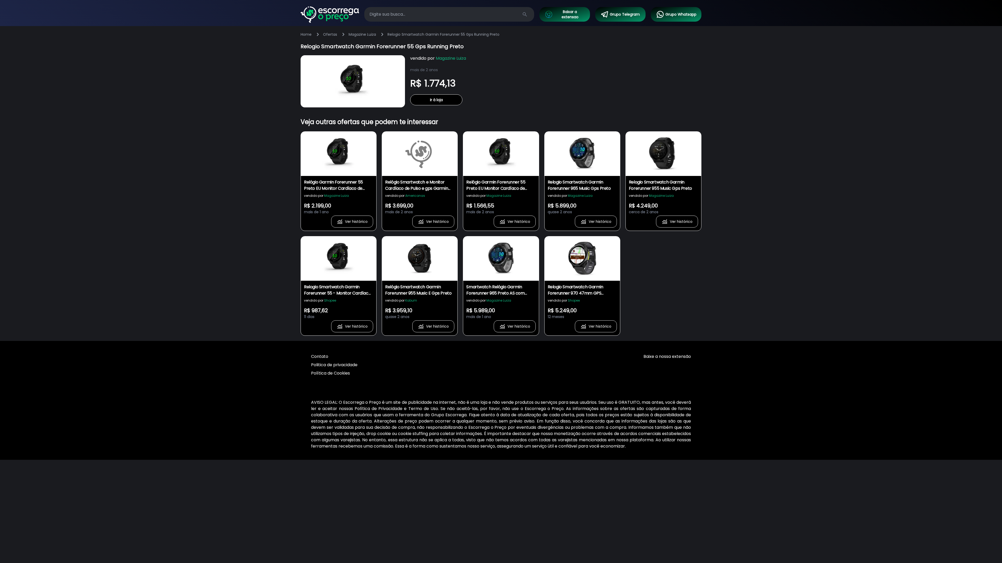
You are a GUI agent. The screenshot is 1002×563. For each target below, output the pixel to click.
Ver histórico (356, 221)
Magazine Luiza (362, 34)
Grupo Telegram (625, 14)
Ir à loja (436, 99)
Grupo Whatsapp (680, 14)
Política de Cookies (330, 373)
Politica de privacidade (334, 365)
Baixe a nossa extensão (667, 356)
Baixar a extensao (570, 14)
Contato (319, 356)
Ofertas (330, 34)
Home (306, 34)
